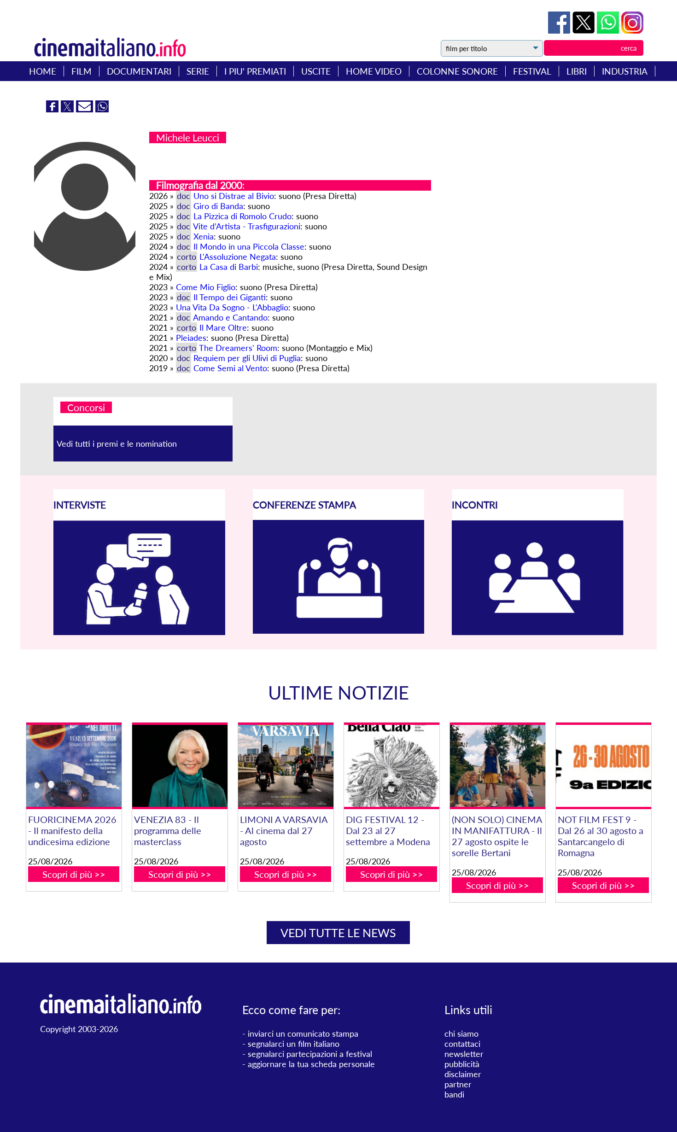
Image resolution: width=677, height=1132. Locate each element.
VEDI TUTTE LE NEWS (338, 932)
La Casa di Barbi (228, 267)
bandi (454, 1094)
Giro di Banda (218, 206)
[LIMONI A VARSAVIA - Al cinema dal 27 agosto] (285, 766)
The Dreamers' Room (238, 348)
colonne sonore (457, 71)
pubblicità (461, 1064)
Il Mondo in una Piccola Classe (248, 246)
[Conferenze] (339, 630)
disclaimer (462, 1074)
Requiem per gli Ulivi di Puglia (247, 358)
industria (625, 71)
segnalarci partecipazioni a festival (310, 1054)
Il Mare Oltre (223, 327)
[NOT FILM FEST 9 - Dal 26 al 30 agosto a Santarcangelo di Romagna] (603, 766)
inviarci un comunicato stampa (303, 1033)
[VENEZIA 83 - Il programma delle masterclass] (180, 766)
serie (198, 71)
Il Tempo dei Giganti (229, 297)
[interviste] (139, 632)
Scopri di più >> (73, 874)
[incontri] (538, 632)
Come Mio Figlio (205, 287)
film (81, 71)
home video (374, 71)
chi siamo (461, 1033)
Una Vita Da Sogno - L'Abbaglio (232, 307)
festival (532, 71)
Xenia (203, 236)
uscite (316, 71)
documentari (139, 71)
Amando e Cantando (230, 317)
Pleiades (191, 338)
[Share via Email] (85, 109)
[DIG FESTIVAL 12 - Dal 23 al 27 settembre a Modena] (391, 766)
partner (458, 1084)
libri (576, 71)
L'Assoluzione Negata (237, 256)
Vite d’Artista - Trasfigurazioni (246, 226)
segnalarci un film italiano (293, 1044)
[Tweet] (584, 30)
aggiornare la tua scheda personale (311, 1064)
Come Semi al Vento (230, 368)
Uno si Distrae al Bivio (233, 196)
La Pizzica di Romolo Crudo (242, 216)
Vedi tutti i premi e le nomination (117, 443)
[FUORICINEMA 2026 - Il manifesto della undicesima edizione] (74, 766)
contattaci (462, 1044)
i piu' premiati (255, 71)
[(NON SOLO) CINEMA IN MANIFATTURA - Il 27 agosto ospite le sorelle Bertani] (497, 766)
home (42, 71)
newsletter (464, 1054)
